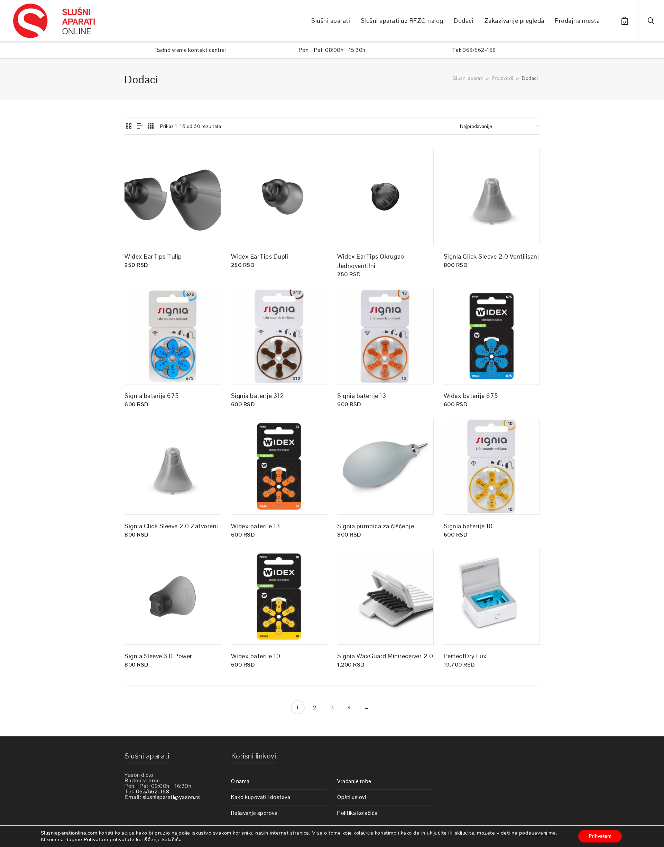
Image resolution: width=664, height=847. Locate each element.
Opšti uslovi (351, 797)
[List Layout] (140, 126)
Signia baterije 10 (468, 526)
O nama (240, 781)
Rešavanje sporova (254, 813)
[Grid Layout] (151, 126)
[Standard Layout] (128, 126)
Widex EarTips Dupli (259, 256)
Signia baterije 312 (257, 396)
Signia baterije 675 (151, 396)
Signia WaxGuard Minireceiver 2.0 (385, 656)
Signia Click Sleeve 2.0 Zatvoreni (171, 526)
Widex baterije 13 (255, 526)
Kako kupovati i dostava (260, 797)
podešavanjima (537, 833)
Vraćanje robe (354, 781)
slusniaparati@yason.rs (171, 797)
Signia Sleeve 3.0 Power (158, 656)
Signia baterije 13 (361, 396)
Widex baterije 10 (255, 656)
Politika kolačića (357, 813)
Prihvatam (600, 836)
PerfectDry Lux (465, 656)
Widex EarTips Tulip (153, 256)
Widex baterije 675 (471, 396)
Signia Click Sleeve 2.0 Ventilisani (491, 256)
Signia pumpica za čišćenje (375, 526)
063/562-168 (479, 50)
